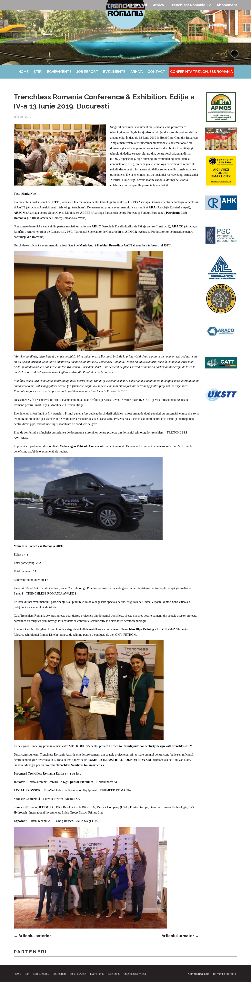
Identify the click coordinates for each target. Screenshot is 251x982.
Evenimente (114, 72)
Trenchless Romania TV (190, 5)
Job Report (87, 72)
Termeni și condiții (224, 973)
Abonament (227, 5)
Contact (156, 72)
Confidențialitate (198, 973)
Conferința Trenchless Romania (201, 72)
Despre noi (137, 5)
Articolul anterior (32, 935)
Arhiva (158, 5)
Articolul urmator (180, 935)
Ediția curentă (78, 973)
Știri (38, 72)
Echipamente (59, 72)
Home (23, 72)
